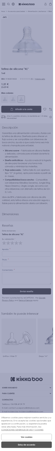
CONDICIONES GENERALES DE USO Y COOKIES (22, 430)
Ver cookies (26, 437)
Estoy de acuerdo (26, 444)
